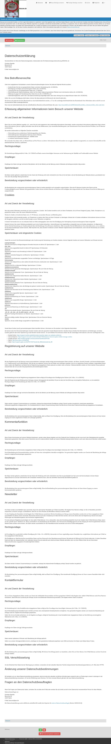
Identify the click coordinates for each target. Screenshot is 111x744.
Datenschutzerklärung (73, 27)
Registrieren (20, 40)
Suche (88, 2)
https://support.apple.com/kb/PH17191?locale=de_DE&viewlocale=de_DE (32, 342)
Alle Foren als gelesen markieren (50, 733)
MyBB (26, 738)
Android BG (39, 738)
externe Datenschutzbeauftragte (60, 703)
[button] (103, 2)
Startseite (40, 2)
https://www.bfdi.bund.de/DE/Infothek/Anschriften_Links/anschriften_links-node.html (81, 105)
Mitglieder (97, 2)
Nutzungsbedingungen (19, 742)
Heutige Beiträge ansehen (75, 2)
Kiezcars (7, 45)
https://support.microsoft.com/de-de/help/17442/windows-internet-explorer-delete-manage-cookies (45, 337)
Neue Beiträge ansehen (57, 2)
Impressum (7, 741)
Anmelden (10, 40)
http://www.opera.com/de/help (20, 340)
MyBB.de (17, 738)
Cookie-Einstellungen (9, 740)
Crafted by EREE (31, 738)
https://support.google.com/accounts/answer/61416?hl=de (34, 338)
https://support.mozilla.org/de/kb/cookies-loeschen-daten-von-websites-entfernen (39, 335)
